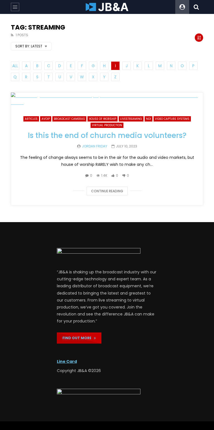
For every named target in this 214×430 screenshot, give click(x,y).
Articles (31, 119)
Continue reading (107, 191)
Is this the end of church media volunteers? (107, 135)
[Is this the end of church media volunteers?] (107, 99)
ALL (15, 66)
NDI (148, 119)
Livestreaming (131, 119)
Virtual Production (107, 125)
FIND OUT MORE (78, 338)
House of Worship (102, 119)
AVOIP (46, 119)
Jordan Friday (94, 146)
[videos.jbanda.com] (107, 7)
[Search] (196, 7)
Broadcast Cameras (69, 119)
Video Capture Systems (172, 119)
